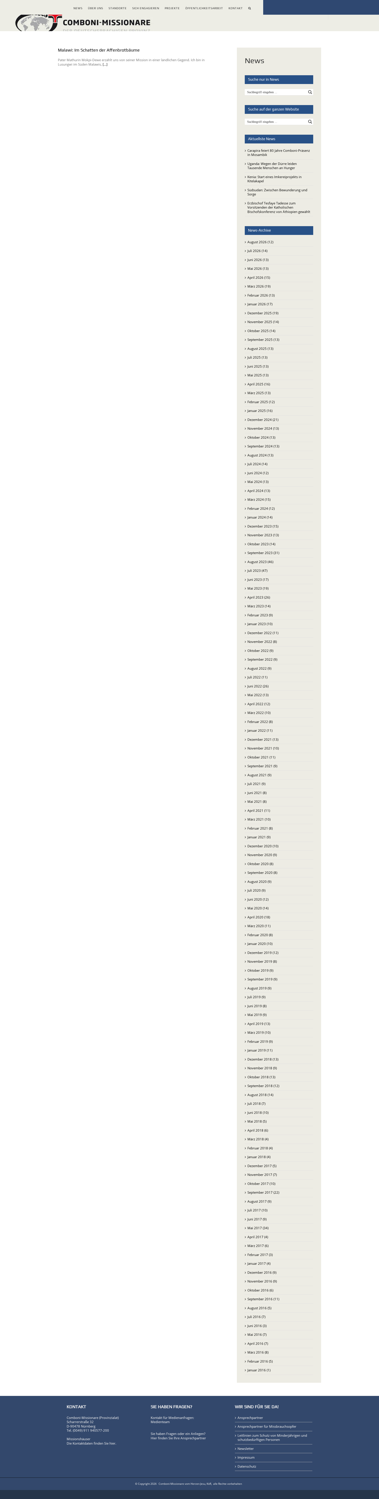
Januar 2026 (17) (259, 304)
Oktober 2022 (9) (260, 650)
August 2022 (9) (259, 668)
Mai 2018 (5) (256, 1121)
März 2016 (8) (257, 1352)
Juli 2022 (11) (257, 677)
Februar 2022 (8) (260, 721)
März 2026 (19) (258, 286)
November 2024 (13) (263, 428)
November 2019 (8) (262, 961)
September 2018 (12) (263, 1086)
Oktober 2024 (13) (261, 437)
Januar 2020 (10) (259, 943)
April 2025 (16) (258, 384)
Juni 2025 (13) (257, 366)
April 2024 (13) (258, 490)
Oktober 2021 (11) (261, 757)
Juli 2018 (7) (256, 1103)
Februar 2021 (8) (260, 828)
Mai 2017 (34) (257, 1228)
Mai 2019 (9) (256, 1014)
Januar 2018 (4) (258, 1157)
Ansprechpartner (193, 1438)
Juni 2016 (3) (256, 1326)
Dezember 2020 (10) (262, 846)
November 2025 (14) (263, 322)
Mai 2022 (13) (257, 695)
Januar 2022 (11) (259, 730)
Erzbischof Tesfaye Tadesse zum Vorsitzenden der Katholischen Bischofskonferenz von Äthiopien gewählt (278, 207)
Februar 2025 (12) (261, 402)
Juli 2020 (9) (256, 890)
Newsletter (246, 1449)
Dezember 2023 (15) (262, 526)
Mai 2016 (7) (256, 1334)
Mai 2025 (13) (257, 375)
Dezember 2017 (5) (261, 1166)
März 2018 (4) (257, 1139)
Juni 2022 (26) (257, 686)
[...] (105, 64)
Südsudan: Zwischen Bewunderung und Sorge (277, 192)
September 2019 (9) (262, 979)
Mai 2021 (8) (256, 801)
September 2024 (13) (263, 446)
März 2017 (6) (257, 1245)
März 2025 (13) (258, 393)
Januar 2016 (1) (258, 1370)
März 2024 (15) (258, 499)
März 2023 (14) (258, 606)
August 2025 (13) (260, 348)
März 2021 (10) (258, 819)
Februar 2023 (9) (260, 615)
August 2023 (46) (260, 562)
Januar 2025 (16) (259, 410)
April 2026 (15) (258, 277)
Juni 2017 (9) (256, 1219)
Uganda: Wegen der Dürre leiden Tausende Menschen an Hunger (272, 165)
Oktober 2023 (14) (261, 544)
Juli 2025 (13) (257, 357)
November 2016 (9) (262, 1281)
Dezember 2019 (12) (262, 952)
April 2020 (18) (258, 917)
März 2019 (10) (258, 1032)
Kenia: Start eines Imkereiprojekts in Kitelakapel (274, 179)
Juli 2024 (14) (257, 464)
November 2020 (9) (262, 855)
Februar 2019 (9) (260, 1041)
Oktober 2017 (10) (261, 1183)
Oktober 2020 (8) (260, 864)
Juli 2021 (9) (256, 784)
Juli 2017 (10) (257, 1210)
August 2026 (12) (260, 242)
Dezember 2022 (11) (262, 633)
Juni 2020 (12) (257, 899)
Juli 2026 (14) (257, 251)
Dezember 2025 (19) (262, 313)
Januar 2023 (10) (259, 624)
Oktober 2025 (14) (261, 331)
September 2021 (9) (262, 766)
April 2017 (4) (257, 1237)
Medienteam (160, 1422)
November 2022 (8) (262, 641)
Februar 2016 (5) (260, 1361)
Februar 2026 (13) (261, 295)
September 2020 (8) (262, 872)
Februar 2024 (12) (261, 508)
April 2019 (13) (258, 1023)
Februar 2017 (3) (260, 1254)
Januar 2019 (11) (259, 1050)
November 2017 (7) (262, 1174)
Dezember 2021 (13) (262, 739)
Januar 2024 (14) (259, 517)
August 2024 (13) (260, 455)
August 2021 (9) (259, 775)
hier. (112, 1443)
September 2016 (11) (263, 1299)
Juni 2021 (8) (256, 793)
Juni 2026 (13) (257, 260)
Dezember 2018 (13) (262, 1059)
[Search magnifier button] (310, 92)
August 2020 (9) (259, 881)
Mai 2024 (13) (257, 481)
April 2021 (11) (258, 810)
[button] (249, 7)
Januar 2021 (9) (258, 837)
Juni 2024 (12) (257, 473)
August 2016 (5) (259, 1308)
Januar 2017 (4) (258, 1263)
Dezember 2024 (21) (262, 419)
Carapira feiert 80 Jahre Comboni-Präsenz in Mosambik (278, 152)
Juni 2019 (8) (256, 1006)
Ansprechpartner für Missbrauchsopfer (267, 1426)
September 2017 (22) (263, 1192)
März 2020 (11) (258, 926)
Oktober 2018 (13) (261, 1077)
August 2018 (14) (260, 1095)
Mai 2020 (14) (257, 908)
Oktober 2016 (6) (260, 1290)
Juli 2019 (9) (256, 997)
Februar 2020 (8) (260, 935)
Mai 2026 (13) (257, 268)
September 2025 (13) (263, 339)
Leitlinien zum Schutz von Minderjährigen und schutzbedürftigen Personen (272, 1437)
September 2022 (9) (262, 659)
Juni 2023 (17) (257, 579)
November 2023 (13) (263, 535)
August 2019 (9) (259, 988)
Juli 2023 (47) (257, 570)
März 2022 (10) (258, 712)
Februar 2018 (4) (260, 1148)
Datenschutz (247, 1466)
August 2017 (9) (259, 1201)
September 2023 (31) (263, 553)
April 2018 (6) (257, 1130)
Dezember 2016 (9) (261, 1272)
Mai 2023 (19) (257, 588)
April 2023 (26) (258, 597)
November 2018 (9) (262, 1068)
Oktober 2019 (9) (260, 970)
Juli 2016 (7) (256, 1317)
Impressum (246, 1457)
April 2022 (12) (258, 704)
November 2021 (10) (263, 748)
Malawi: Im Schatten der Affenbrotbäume (99, 49)
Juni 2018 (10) (257, 1112)
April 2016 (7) (257, 1343)
